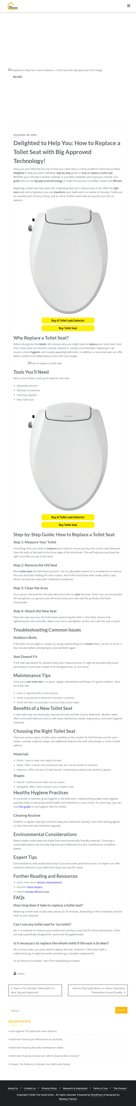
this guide (24, 806)
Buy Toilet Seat (68, 328)
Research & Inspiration (75, 1088)
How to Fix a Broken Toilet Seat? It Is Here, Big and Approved (33, 990)
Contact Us (30, 1088)
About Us (13, 1088)
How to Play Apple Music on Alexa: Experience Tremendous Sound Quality (98, 990)
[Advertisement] (68, 38)
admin (21, 973)
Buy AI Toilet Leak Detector (68, 320)
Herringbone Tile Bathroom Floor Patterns (33, 1031)
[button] (68, 320)
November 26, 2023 (24, 134)
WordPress (97, 1094)
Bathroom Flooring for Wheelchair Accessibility (36, 1039)
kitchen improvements (49, 882)
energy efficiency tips (37, 891)
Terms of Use (100, 1088)
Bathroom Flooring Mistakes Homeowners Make (36, 1047)
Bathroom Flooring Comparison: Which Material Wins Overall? (44, 1055)
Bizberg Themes (68, 1099)
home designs (34, 887)
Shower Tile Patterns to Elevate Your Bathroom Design (40, 1064)
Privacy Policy (49, 1088)
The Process (120, 1088)
